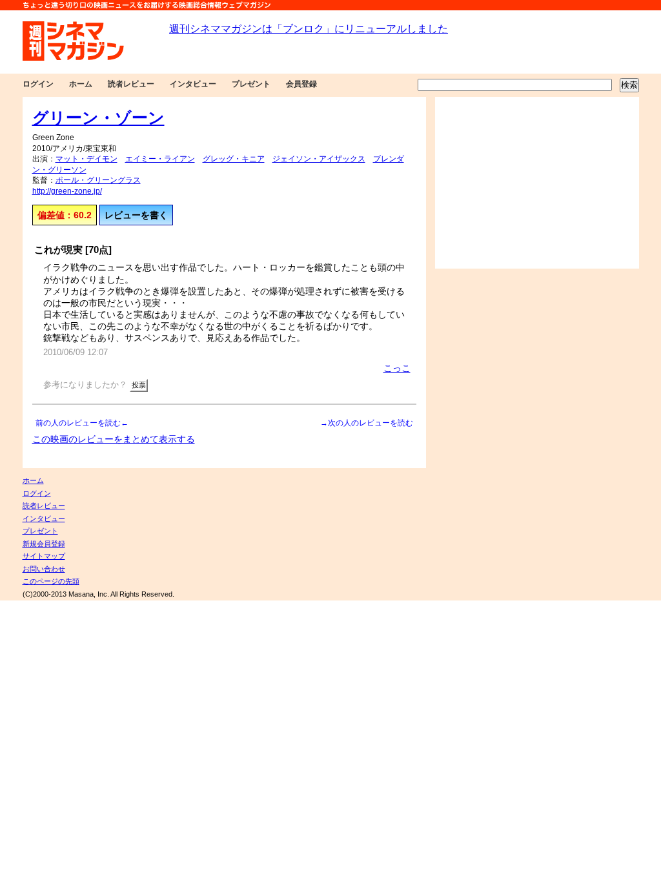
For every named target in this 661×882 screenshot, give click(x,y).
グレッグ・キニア (234, 158)
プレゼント (251, 83)
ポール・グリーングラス (98, 180)
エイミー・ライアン (160, 158)
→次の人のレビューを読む (366, 422)
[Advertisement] (537, 182)
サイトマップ (44, 556)
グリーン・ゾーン (98, 117)
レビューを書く (136, 215)
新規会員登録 (44, 544)
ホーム (80, 83)
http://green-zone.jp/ (67, 191)
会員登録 (301, 83)
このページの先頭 (51, 581)
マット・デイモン (86, 158)
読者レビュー (131, 83)
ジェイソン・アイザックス (318, 158)
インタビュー (193, 83)
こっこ (397, 368)
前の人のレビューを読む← (82, 422)
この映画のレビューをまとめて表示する (113, 439)
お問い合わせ (44, 569)
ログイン (38, 83)
